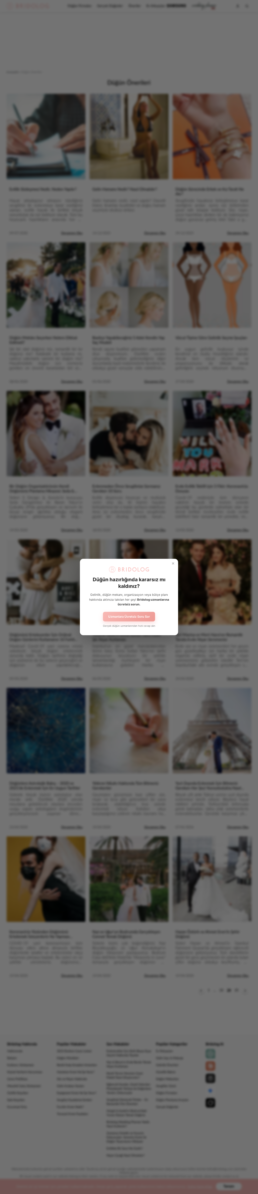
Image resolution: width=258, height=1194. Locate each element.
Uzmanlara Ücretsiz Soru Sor (129, 616)
